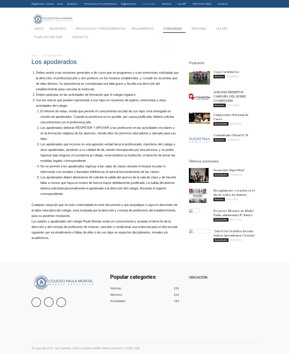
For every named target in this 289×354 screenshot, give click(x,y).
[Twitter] (254, 4)
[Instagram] (247, 4)
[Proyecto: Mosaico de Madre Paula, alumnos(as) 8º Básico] (194, 216)
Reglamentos (128, 3)
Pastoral (166, 3)
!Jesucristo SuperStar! (229, 170)
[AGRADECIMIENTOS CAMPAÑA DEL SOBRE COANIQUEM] (199, 97)
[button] (252, 38)
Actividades (221, 123)
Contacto (222, 3)
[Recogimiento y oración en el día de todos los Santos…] (198, 195)
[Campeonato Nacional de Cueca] (199, 118)
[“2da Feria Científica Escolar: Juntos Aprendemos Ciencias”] (199, 235)
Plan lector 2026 (202, 3)
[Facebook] (240, 4)
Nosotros (72, 3)
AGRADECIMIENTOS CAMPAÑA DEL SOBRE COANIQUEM (229, 96)
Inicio (60, 3)
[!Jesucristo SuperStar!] (199, 175)
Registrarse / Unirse (43, 3)
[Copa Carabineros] (199, 77)
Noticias (219, 76)
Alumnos (219, 105)
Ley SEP (182, 3)
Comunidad (149, 3)
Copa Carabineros (226, 72)
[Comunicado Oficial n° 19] (199, 140)
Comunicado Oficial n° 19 (230, 135)
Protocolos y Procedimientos (100, 3)
